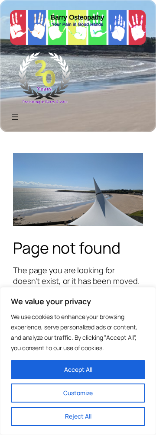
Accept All (78, 369)
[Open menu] (15, 117)
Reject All (78, 416)
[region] (78, 361)
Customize (78, 393)
